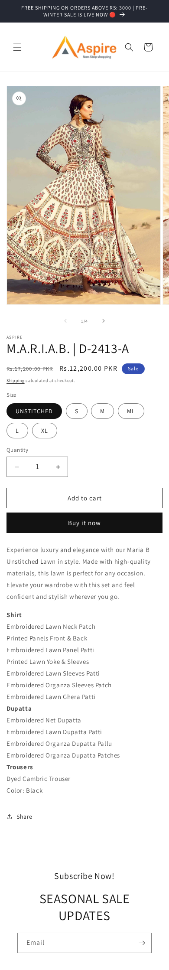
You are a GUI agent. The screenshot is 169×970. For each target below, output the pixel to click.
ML (131, 411)
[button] (17, 47)
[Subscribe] (141, 943)
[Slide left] (65, 320)
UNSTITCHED (34, 411)
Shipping (15, 380)
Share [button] (24, 816)
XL (44, 430)
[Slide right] (103, 320)
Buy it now (84, 523)
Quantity (17, 450)
